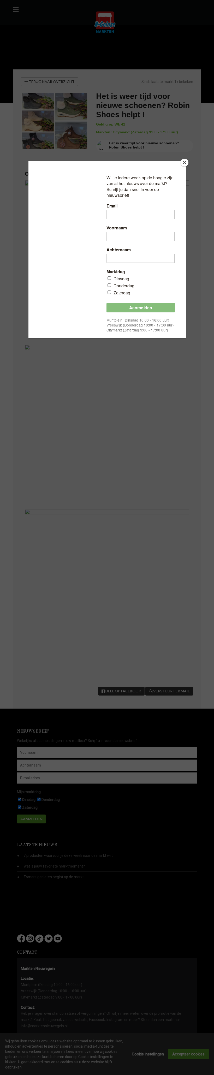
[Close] (184, 163)
